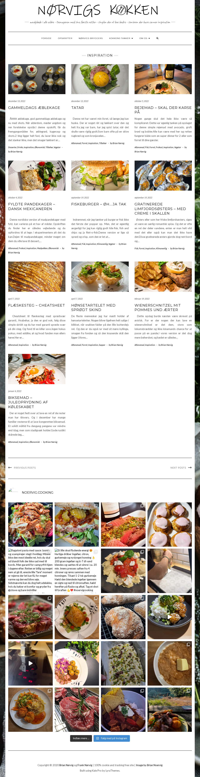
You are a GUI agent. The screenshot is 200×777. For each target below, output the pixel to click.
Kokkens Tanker (120, 38)
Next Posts (178, 467)
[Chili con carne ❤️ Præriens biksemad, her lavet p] (123, 710)
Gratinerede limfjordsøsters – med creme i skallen (160, 209)
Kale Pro (97, 770)
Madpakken (42, 248)
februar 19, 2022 (142, 298)
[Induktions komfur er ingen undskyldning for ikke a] (30, 663)
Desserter (12, 147)
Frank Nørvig (85, 765)
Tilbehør (49, 147)
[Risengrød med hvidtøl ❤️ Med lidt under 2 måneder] (169, 663)
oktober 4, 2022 (15, 197)
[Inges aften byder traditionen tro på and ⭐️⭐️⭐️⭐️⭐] (77, 663)
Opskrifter (65, 38)
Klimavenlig (102, 244)
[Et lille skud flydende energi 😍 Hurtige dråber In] (77, 571)
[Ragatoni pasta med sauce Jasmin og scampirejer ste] (30, 571)
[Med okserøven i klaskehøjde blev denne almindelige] (123, 524)
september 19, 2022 (80, 197)
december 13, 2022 (16, 101)
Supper (102, 345)
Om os (143, 38)
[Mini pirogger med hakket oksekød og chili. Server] (77, 617)
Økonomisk (40, 147)
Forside (46, 38)
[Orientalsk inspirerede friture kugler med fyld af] (30, 710)
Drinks (20, 147)
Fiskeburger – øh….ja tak (98, 204)
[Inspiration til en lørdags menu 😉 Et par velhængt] (30, 617)
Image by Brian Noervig (149, 765)
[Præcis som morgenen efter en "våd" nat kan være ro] (77, 524)
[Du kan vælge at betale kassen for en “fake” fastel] (169, 524)
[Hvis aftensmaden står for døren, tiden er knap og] (30, 524)
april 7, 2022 (14, 298)
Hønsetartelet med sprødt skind (93, 307)
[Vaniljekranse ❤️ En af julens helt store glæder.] (169, 571)
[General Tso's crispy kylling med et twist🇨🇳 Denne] (169, 617)
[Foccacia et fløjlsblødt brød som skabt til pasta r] (123, 663)
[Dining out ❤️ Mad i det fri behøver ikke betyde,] (169, 710)
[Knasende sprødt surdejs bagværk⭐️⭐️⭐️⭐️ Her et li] (123, 617)
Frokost (159, 147)
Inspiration (29, 147)
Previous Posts (25, 467)
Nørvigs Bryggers (91, 38)
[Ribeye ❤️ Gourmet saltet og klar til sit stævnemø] (77, 710)
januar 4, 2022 (14, 391)
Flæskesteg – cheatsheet (36, 305)
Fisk (147, 147)
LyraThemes (113, 770)
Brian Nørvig (66, 765)
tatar (77, 108)
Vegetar (57, 147)
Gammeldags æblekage (34, 108)
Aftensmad (76, 143)
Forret (85, 143)
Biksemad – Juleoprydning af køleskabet (28, 402)
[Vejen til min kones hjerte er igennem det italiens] (123, 571)
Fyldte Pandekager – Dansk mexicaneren (31, 206)
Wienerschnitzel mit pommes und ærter (158, 307)
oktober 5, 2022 (142, 101)
